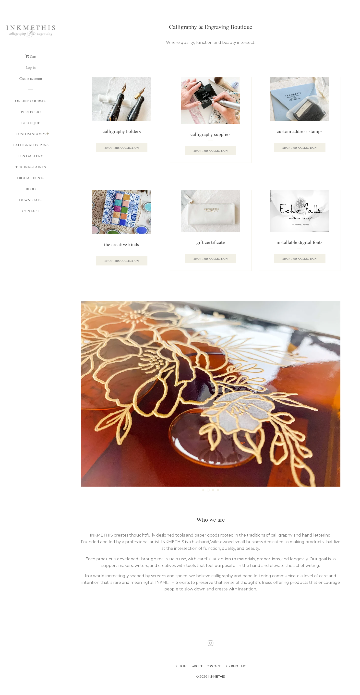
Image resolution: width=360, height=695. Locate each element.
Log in (31, 67)
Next (330, 394)
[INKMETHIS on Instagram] (211, 644)
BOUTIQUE (30, 122)
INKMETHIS (216, 676)
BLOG (31, 188)
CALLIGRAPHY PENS (30, 144)
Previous (91, 394)
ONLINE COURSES (30, 100)
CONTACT (30, 210)
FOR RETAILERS (236, 666)
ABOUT (197, 666)
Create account (30, 78)
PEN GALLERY (30, 155)
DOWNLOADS (30, 199)
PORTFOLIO (31, 111)
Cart (32, 56)
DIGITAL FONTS (30, 177)
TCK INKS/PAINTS (30, 166)
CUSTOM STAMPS (31, 133)
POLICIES (181, 666)
